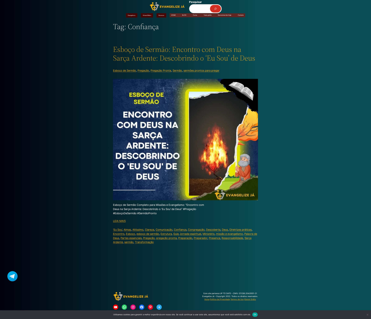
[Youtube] (115, 307)
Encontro (118, 233)
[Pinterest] (150, 307)
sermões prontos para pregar (201, 70)
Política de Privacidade (220, 299)
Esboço (130, 233)
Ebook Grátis (250, 299)
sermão (128, 242)
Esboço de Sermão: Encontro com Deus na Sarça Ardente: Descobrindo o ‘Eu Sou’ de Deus (184, 53)
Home (206, 299)
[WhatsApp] (124, 307)
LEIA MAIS (119, 220)
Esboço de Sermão (124, 70)
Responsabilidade (232, 238)
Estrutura (166, 233)
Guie (176, 233)
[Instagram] (133, 307)
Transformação (144, 242)
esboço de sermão (148, 233)
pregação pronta (166, 238)
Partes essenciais (131, 238)
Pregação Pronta (161, 70)
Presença (214, 238)
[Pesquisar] (215, 8)
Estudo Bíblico (147, 15)
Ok (255, 314)
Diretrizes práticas (240, 229)
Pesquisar (195, 1)
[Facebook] (141, 307)
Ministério (209, 233)
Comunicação (164, 229)
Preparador (200, 238)
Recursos (161, 15)
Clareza (149, 229)
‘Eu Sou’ (117, 229)
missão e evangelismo (229, 233)
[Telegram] (159, 307)
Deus (225, 229)
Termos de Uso (237, 299)
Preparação (185, 238)
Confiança (180, 229)
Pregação (143, 70)
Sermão (177, 70)
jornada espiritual (190, 233)
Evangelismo (131, 15)
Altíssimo (137, 229)
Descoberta (213, 229)
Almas (127, 229)
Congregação (196, 229)
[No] (367, 314)
